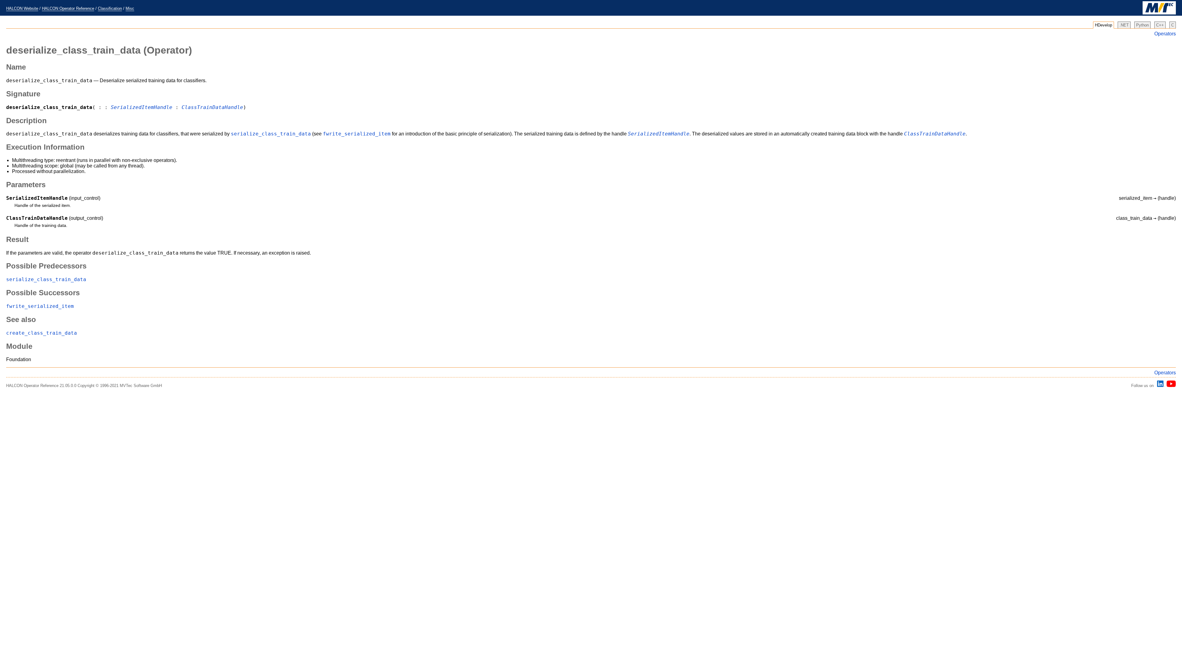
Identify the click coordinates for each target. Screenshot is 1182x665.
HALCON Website (22, 8)
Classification (110, 8)
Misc (130, 8)
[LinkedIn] (1160, 385)
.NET (1124, 25)
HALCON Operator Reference (68, 8)
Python (1142, 25)
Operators (1165, 33)
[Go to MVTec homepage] (1159, 13)
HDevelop (1103, 25)
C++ (1160, 25)
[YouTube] (1170, 385)
